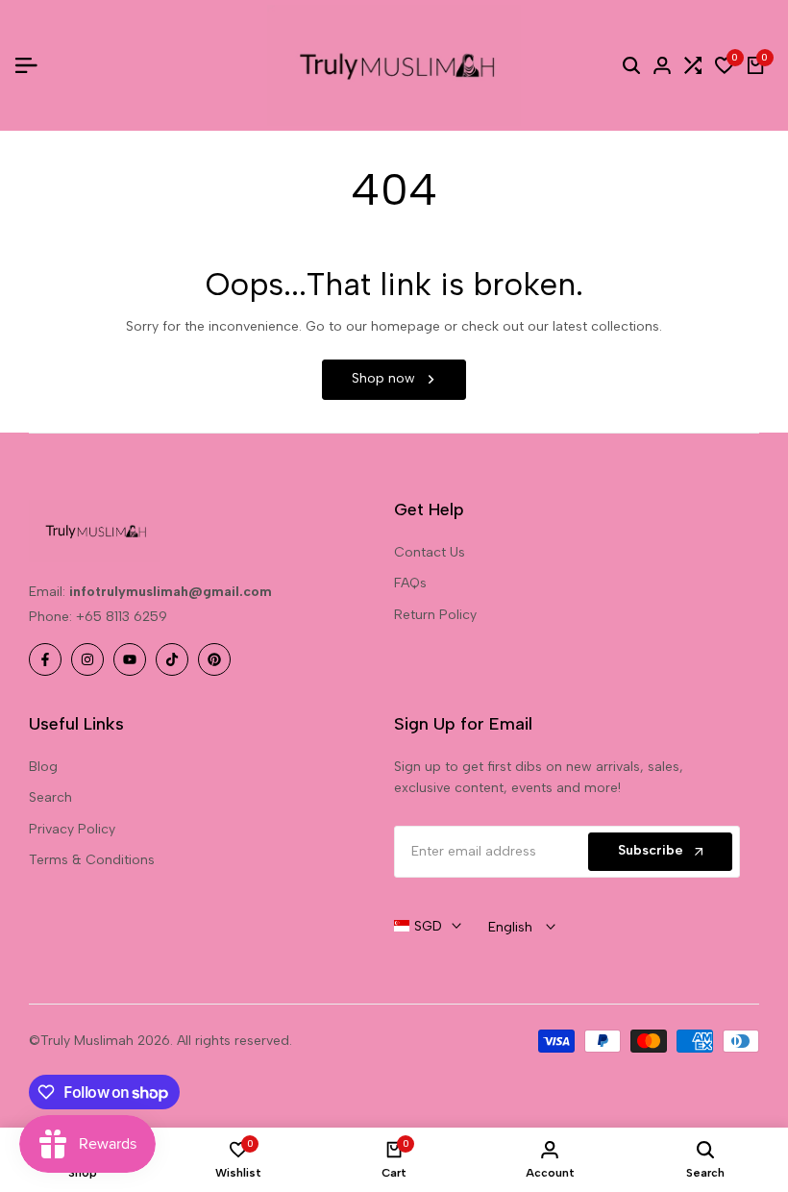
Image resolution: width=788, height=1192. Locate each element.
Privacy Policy (72, 829)
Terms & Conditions (92, 860)
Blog (43, 766)
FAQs (410, 583)
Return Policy (435, 615)
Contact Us (429, 552)
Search (50, 797)
